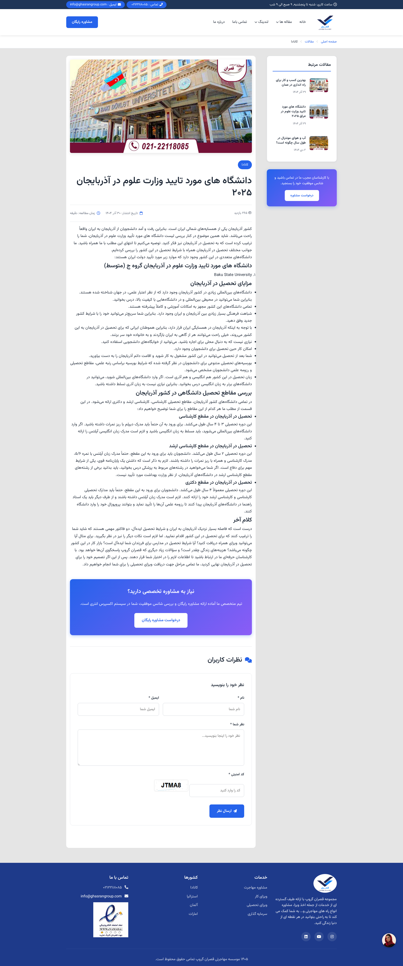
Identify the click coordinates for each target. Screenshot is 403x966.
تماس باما (239, 22)
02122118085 (112, 888)
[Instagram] (332, 936)
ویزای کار (261, 896)
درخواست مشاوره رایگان (161, 620)
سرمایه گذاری (257, 914)
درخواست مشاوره (301, 195)
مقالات (309, 41)
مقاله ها (286, 22)
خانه (302, 22)
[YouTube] (319, 936)
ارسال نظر (224, 811)
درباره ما (219, 22)
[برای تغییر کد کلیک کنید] (171, 785)
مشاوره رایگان (82, 22)
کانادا (245, 164)
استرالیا (192, 896)
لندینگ (263, 22)
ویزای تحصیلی (257, 905)
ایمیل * (154, 698)
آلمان (194, 905)
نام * (241, 698)
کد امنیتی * (236, 774)
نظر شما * (237, 724)
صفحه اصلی (329, 41)
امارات (193, 914)
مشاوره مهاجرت (255, 888)
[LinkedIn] (306, 936)
